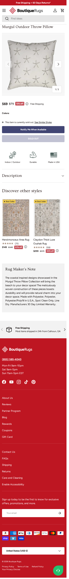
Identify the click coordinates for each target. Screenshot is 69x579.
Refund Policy (38, 566)
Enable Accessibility (13, 484)
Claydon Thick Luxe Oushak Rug (44, 241)
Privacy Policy (8, 566)
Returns (6, 471)
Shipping (7, 464)
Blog (4, 417)
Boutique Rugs (15, 561)
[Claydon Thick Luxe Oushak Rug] (47, 217)
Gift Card (7, 436)
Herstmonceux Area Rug (15, 239)
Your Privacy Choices (11, 569)
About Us (7, 397)
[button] (62, 10)
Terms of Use (22, 566)
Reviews (6, 404)
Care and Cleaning (12, 477)
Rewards (7, 423)
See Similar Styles (43, 122)
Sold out (33, 138)
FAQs (5, 458)
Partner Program (11, 410)
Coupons (7, 430)
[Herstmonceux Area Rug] (16, 217)
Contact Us (8, 451)
